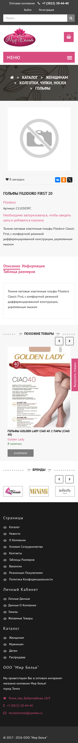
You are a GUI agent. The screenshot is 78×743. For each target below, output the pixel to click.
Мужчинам (15, 644)
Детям (12, 651)
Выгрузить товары (75, 374)
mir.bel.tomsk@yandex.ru (25, 713)
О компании (17, 540)
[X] (69, 179)
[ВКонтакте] (57, 179)
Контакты (15, 553)
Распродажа (16, 657)
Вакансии (15, 566)
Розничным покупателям (25, 573)
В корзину (20, 453)
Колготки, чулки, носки (42, 82)
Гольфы (42, 88)
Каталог (29, 77)
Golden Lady (16, 439)
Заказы (13, 612)
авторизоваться (35, 215)
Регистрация (46, 10)
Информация (33, 265)
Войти (27, 10)
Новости (14, 534)
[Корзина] (67, 37)
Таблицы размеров (21, 560)
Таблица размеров (19, 271)
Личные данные (19, 599)
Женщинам (56, 77)
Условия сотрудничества (25, 547)
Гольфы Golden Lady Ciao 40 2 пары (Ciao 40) (39, 432)
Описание (11, 265)
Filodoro (9, 202)
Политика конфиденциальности (30, 579)
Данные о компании (22, 605)
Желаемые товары (20, 618)
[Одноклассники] (63, 179)
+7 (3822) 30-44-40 (20, 706)
